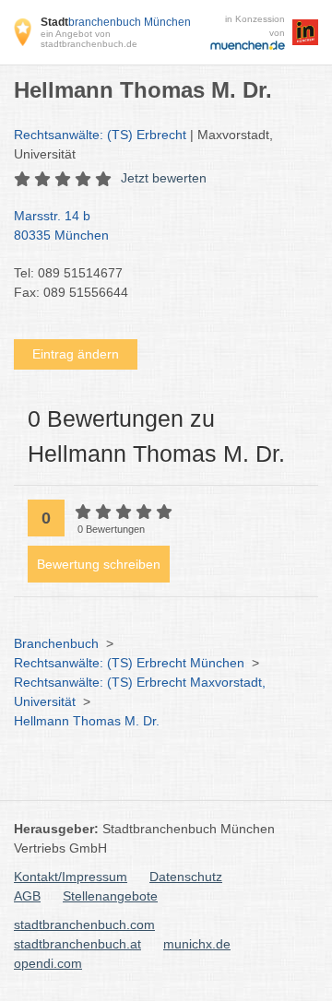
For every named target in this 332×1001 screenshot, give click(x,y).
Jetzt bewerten (164, 178)
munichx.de (197, 943)
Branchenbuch (56, 643)
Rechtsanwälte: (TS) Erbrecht (100, 134)
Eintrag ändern (75, 354)
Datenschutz (185, 876)
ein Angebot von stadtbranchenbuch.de (89, 39)
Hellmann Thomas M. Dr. (87, 720)
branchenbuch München (116, 22)
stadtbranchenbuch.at (77, 943)
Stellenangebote (110, 896)
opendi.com (48, 963)
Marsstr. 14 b (61, 225)
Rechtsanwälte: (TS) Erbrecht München (129, 662)
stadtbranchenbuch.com (84, 924)
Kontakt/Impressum (70, 876)
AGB (27, 896)
